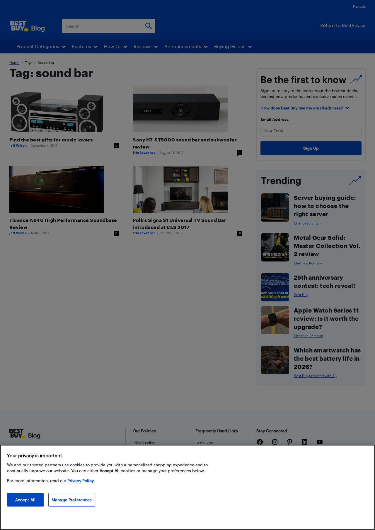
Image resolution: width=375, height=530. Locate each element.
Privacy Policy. (81, 480)
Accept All (25, 499)
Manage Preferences (72, 499)
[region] (187, 487)
